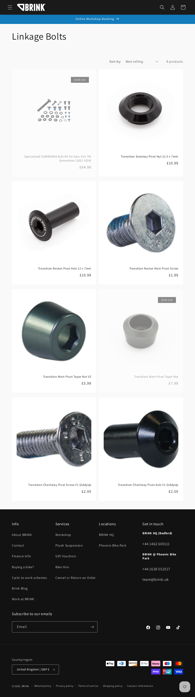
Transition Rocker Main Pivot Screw (153, 268)
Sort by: (115, 61)
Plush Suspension (69, 545)
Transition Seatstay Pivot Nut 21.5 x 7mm (149, 156)
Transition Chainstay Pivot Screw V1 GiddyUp (59, 485)
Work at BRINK (23, 599)
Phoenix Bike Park (112, 545)
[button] (10, 7)
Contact (18, 545)
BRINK (25, 686)
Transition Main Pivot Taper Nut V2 (67, 377)
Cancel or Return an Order (75, 578)
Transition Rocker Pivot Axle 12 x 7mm (64, 268)
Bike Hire (62, 567)
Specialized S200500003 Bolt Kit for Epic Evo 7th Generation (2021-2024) (57, 159)
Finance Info (21, 556)
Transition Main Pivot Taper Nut (156, 377)
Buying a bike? (23, 567)
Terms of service (88, 686)
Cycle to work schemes (29, 578)
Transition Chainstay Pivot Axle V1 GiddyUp (148, 485)
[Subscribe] (92, 626)
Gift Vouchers (65, 556)
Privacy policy (64, 686)
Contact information (140, 686)
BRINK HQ (106, 535)
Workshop (63, 535)
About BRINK (22, 535)
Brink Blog (20, 588)
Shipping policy (113, 686)
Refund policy (42, 686)
